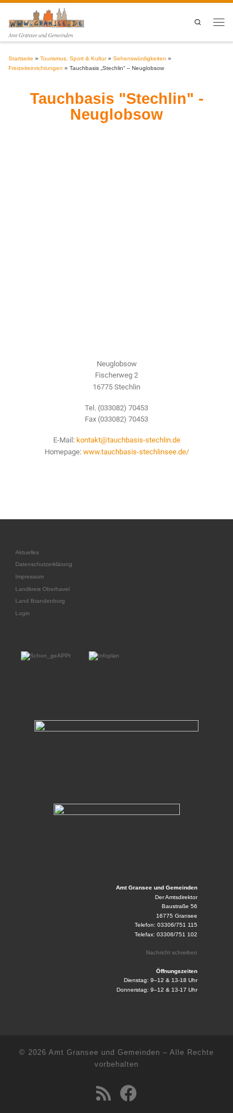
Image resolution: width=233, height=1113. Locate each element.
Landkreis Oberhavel (42, 589)
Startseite (20, 58)
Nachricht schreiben (171, 952)
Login (22, 613)
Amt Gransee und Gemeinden (104, 1052)
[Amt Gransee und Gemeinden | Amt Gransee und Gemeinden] (46, 16)
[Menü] (219, 22)
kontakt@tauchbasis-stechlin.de (128, 440)
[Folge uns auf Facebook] (128, 1093)
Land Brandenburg (40, 601)
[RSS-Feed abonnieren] (103, 1093)
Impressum (29, 576)
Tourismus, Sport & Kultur (73, 58)
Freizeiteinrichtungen (35, 68)
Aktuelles (27, 552)
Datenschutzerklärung (43, 564)
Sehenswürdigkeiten (139, 58)
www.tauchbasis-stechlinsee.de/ (136, 452)
